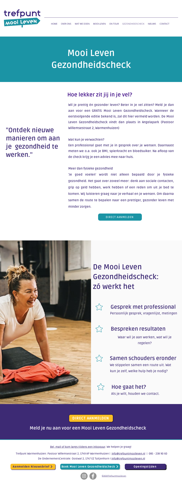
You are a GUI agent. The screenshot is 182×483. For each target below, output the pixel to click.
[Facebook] (93, 476)
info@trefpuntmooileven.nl (128, 453)
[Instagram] (84, 476)
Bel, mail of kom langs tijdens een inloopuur (77, 446)
